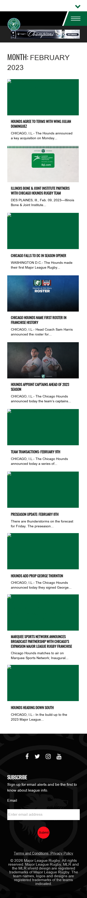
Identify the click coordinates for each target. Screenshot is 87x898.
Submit (44, 832)
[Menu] (73, 18)
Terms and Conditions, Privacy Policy (43, 853)
